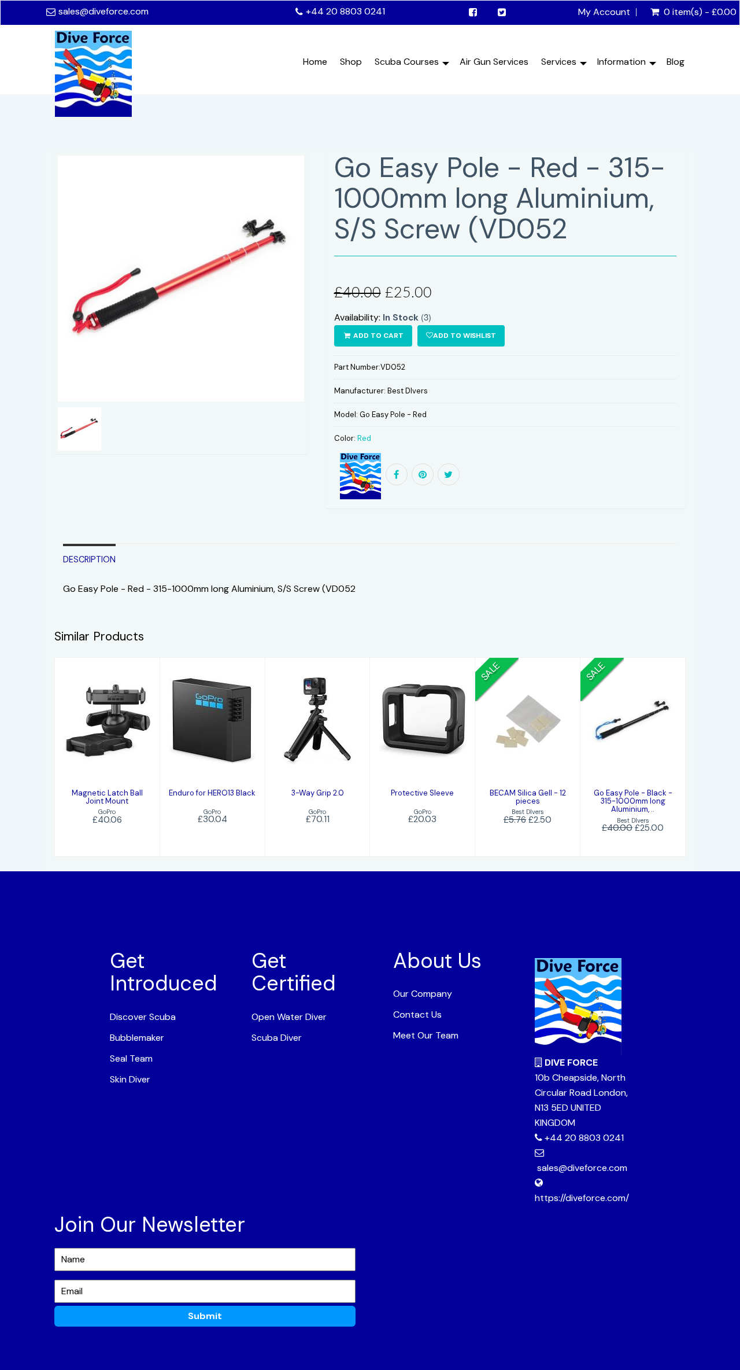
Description (89, 559)
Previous (28, 319)
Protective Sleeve (422, 793)
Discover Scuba (143, 1017)
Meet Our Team (425, 1035)
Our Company (422, 994)
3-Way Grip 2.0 (317, 793)
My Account (604, 12)
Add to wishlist (464, 335)
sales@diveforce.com (103, 11)
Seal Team (131, 1058)
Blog (675, 62)
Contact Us (417, 1014)
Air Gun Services (494, 62)
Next (335, 319)
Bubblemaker (137, 1038)
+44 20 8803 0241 (345, 11)
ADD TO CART (378, 335)
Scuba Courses (407, 62)
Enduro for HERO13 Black (212, 793)
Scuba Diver (276, 1038)
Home (315, 62)
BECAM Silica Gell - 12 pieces (528, 797)
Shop (351, 62)
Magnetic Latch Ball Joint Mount (107, 797)
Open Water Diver (289, 1017)
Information (621, 62)
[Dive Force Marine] (93, 71)
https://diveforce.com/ (582, 1198)
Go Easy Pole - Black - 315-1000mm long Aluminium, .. (633, 801)
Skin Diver (130, 1079)
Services (558, 62)
